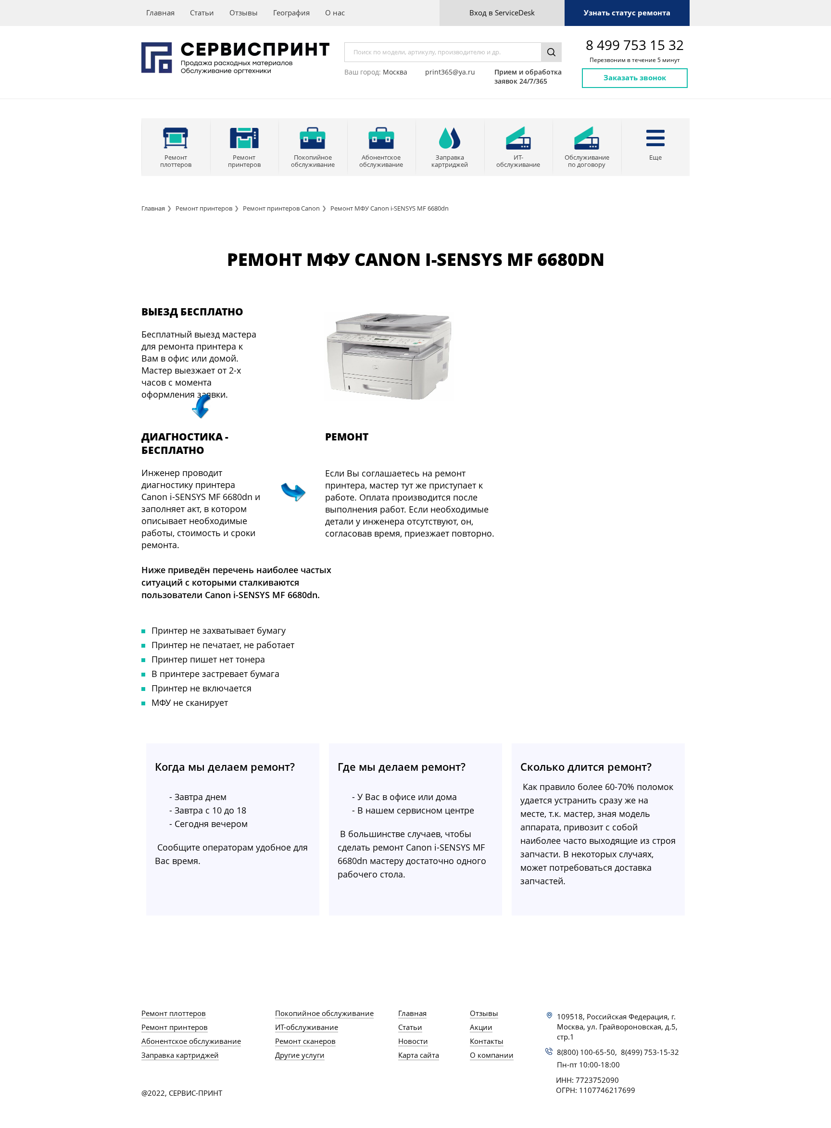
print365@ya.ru (450, 71)
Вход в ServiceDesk (502, 12)
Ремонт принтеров (204, 208)
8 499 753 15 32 (635, 45)
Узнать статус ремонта (627, 12)
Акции (481, 1027)
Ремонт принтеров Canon (281, 208)
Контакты (487, 1041)
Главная (160, 12)
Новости (413, 1041)
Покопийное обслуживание (324, 1013)
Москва (395, 71)
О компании (492, 1055)
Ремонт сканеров (305, 1041)
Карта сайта (418, 1055)
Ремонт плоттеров (173, 1013)
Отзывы (243, 12)
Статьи (202, 12)
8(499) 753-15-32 (650, 1052)
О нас (335, 12)
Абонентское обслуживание (191, 1041)
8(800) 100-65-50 (586, 1052)
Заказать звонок (635, 77)
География (291, 12)
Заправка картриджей (180, 1055)
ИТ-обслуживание (306, 1027)
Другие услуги (300, 1055)
